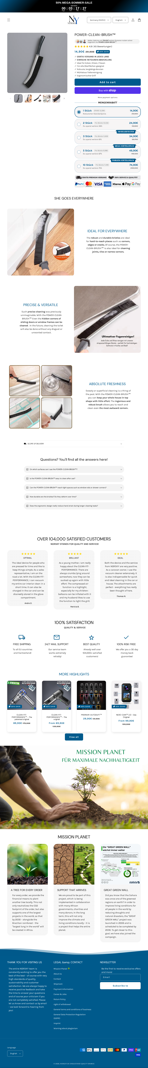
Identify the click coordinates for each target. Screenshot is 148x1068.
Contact (57, 979)
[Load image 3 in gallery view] (37, 98)
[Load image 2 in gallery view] (28, 98)
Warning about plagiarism (66, 1028)
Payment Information (63, 989)
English (119, 20)
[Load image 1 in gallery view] (18, 98)
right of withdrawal (62, 1004)
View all (74, 737)
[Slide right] (64, 98)
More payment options (107, 97)
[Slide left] (10, 98)
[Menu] (8, 20)
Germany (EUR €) (97, 20)
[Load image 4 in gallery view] (47, 98)
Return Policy (60, 999)
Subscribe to (120, 985)
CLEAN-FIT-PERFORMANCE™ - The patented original (22, 717)
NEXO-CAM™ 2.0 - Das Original (126, 716)
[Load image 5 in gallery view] (56, 98)
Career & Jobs (60, 994)
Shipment (58, 984)
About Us (58, 974)
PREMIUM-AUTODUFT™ (91, 715)
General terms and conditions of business (72, 1009)
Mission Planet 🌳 (62, 969)
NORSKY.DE (64, 1064)
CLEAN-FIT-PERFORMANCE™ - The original (57, 717)
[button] (107, 112)
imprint (57, 1023)
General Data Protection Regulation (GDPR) (70, 1016)
